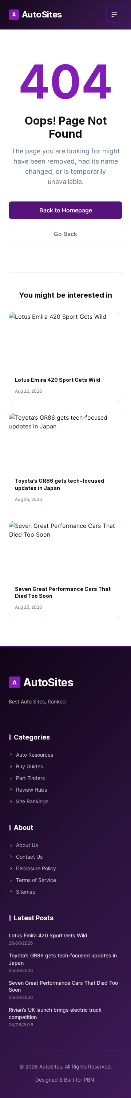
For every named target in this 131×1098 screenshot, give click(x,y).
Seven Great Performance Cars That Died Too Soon (63, 986)
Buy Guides (29, 766)
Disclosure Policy (36, 868)
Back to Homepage (65, 210)
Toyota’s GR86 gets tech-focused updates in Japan (63, 958)
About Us (27, 845)
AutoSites (37, 14)
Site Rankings (32, 801)
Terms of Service (36, 880)
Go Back (65, 234)
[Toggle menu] (114, 15)
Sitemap (26, 892)
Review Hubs (31, 790)
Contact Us (29, 857)
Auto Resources (34, 755)
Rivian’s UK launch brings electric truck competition (55, 1013)
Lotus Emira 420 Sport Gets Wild (57, 380)
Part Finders (30, 778)
